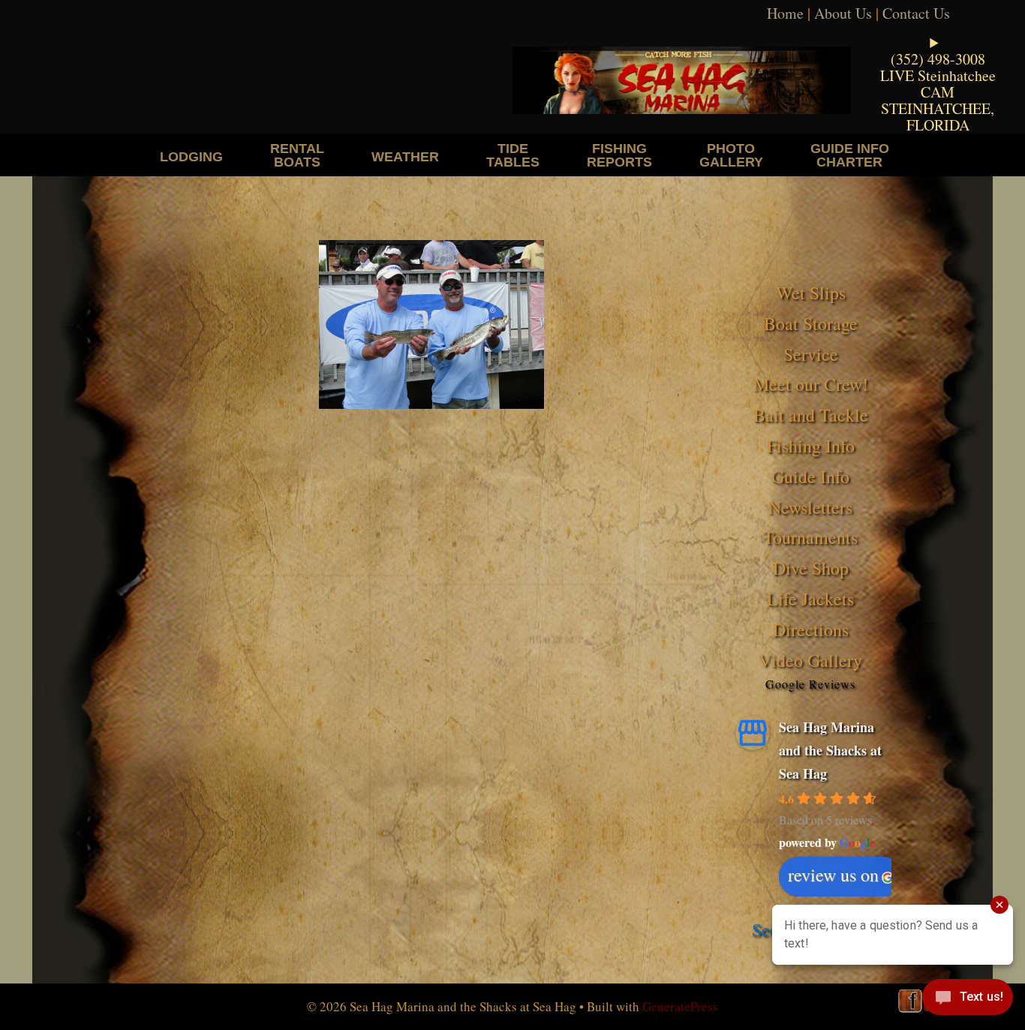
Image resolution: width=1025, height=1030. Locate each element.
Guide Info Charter (849, 155)
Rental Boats (297, 155)
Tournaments (810, 537)
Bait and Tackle (810, 415)
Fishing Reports (619, 155)
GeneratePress (680, 1006)
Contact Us (916, 13)
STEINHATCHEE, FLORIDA (937, 116)
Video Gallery (810, 660)
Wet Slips (811, 293)
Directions (811, 629)
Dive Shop (811, 568)
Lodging (191, 156)
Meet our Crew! (810, 384)
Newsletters (810, 507)
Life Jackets (810, 599)
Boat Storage (811, 323)
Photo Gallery (731, 155)
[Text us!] (967, 1000)
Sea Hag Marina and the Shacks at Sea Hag (830, 749)
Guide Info (810, 476)
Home (785, 13)
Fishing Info (811, 446)
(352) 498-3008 (938, 59)
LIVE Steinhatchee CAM (938, 83)
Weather (405, 156)
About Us (843, 13)
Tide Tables (513, 155)
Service (810, 354)
